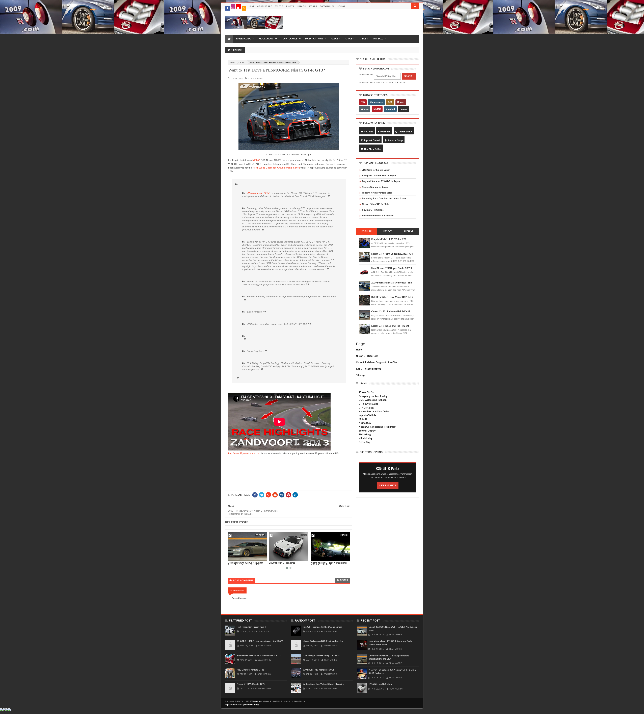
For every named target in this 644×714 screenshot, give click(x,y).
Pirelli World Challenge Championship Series (276, 167)
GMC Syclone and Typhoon (373, 400)
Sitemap (341, 6)
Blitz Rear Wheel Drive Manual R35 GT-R (392, 297)
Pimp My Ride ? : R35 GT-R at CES (388, 239)
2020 (262, 535)
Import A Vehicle (367, 415)
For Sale (378, 39)
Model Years (266, 39)
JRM (254, 78)
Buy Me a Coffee (372, 149)
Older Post (344, 506)
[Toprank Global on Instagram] (233, 6)
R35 (363, 102)
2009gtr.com (256, 701)
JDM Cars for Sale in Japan (376, 170)
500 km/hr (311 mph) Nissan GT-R (319, 670)
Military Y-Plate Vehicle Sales (377, 193)
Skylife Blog (365, 435)
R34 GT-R (302, 6)
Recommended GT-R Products (377, 215)
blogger (342, 580)
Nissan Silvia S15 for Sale (375, 204)
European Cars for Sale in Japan (379, 175)
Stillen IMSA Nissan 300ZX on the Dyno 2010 (259, 656)
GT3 (250, 78)
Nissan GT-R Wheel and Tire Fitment (390, 326)
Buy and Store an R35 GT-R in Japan (381, 181)
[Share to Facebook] (230, 557)
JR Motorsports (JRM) (258, 193)
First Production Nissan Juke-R (251, 627)
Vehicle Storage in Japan (375, 187)
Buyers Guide (243, 39)
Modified (390, 109)
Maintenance (289, 39)
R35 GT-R (313, 6)
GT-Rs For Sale (264, 6)
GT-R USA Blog (251, 704)
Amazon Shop (395, 140)
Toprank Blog (327, 6)
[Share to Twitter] (234, 557)
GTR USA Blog (366, 408)
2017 (345, 535)
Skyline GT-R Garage (373, 210)
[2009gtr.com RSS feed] (244, 8)
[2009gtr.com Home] (229, 39)
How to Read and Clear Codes (374, 412)
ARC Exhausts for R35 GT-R (250, 670)
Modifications (314, 39)
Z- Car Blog (364, 442)
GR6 (390, 102)
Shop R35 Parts (387, 485)
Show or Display (367, 431)
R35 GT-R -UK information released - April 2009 (260, 641)
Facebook (385, 131)
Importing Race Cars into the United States (384, 198)
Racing (403, 109)
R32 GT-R (279, 6)
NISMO (256, 160)
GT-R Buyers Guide (368, 404)
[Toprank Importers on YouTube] (238, 6)
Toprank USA (405, 131)
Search (408, 76)
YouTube (368, 131)
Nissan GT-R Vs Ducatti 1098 (251, 684)
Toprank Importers (234, 704)
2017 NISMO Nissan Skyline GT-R (328, 563)
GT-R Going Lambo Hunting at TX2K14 (321, 656)
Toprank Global (372, 140)
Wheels (364, 109)
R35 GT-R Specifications (368, 369)
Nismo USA (365, 423)
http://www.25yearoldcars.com (244, 453)
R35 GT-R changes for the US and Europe (322, 627)
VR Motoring (365, 438)
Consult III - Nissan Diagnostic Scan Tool (376, 362)
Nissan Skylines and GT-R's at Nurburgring (323, 641)
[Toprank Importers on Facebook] (227, 8)
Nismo (242, 62)
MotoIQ (363, 419)
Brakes (400, 102)
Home (251, 6)
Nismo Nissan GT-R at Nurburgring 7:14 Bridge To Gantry (287, 564)
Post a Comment (239, 598)
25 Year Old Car (366, 392)
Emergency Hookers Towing (373, 396)
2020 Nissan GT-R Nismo (241, 563)
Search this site (366, 74)
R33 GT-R (290, 6)
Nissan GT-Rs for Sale (367, 356)
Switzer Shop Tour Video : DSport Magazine (323, 684)
